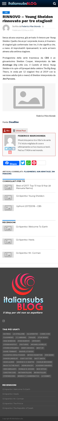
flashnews (30, 172)
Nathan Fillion (24, 373)
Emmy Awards (27, 348)
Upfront (36, 341)
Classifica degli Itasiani (14, 355)
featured (24, 344)
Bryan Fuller (40, 373)
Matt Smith (39, 358)
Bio (7, 131)
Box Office (41, 369)
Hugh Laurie (8, 362)
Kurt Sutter (26, 358)
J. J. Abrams (21, 337)
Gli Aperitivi (32, 334)
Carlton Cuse (9, 373)
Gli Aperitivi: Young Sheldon (30, 196)
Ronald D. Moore (26, 369)
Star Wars (43, 337)
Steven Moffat (10, 344)
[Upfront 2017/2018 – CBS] (8, 208)
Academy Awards (44, 365)
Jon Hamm (49, 355)
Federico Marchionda (31, 26)
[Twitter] (6, 149)
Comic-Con (45, 334)
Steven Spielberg (11, 348)
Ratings (6, 334)
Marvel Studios (26, 351)
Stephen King (9, 376)
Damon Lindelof (10, 358)
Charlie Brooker (44, 362)
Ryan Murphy (23, 341)
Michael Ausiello (38, 344)
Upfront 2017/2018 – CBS (28, 206)
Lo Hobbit (46, 376)
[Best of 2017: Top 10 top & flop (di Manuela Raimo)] (8, 187)
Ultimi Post (21, 131)
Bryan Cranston (34, 355)
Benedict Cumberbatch (28, 376)
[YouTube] (10, 152)
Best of (40, 348)
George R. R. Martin (25, 362)
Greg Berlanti (9, 369)
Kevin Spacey (27, 365)
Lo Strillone (18, 334)
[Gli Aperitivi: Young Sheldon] (8, 198)
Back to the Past (11, 365)
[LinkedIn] (10, 149)
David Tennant (10, 351)
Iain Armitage (44, 172)
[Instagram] (13, 149)
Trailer (32, 337)
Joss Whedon (9, 341)
